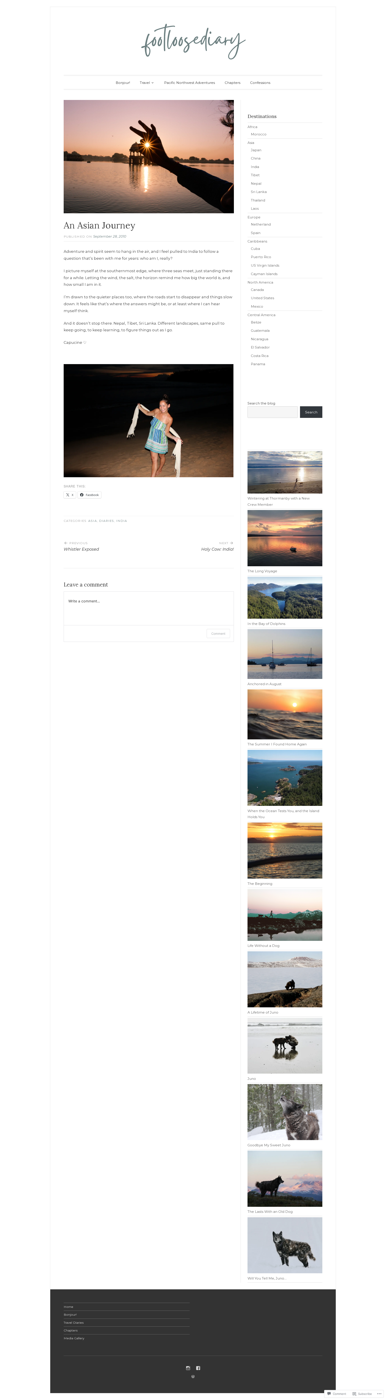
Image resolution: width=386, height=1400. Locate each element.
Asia (92, 521)
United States (262, 298)
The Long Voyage (262, 571)
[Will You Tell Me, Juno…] (285, 1246)
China (255, 158)
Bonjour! (123, 83)
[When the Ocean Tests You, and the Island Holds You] (285, 779)
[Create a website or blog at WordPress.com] (193, 1377)
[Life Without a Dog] (285, 916)
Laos (255, 208)
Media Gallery (74, 1338)
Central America (261, 315)
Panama (258, 364)
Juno (252, 1078)
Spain (255, 233)
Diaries (106, 521)
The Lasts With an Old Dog (270, 1211)
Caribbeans (257, 241)
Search (311, 412)
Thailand (258, 200)
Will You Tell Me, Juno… (267, 1278)
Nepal (256, 183)
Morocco (258, 134)
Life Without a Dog (263, 946)
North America (260, 282)
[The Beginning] (285, 852)
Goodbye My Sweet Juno (269, 1145)
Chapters (232, 83)
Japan (256, 150)
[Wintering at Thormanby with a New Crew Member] (285, 473)
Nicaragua (259, 339)
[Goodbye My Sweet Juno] (285, 1113)
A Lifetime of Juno (263, 1012)
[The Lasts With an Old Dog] (285, 1180)
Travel (145, 83)
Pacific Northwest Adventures (189, 83)
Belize (256, 322)
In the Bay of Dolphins (266, 624)
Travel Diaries (74, 1322)
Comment (218, 633)
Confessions (260, 83)
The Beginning (260, 883)
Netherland (261, 224)
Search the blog (261, 403)
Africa (252, 127)
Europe (254, 217)
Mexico (257, 306)
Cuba (255, 249)
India (121, 521)
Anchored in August (264, 684)
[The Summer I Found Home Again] (285, 715)
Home (68, 1307)
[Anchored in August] (285, 655)
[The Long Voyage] (285, 539)
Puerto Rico (261, 257)
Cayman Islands (264, 274)
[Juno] (285, 1046)
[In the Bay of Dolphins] (285, 599)
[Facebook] (198, 1368)
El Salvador (260, 347)
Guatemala (260, 330)
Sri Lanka (259, 192)
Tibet (255, 175)
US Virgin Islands (265, 265)
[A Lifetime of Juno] (285, 980)
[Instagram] (188, 1368)
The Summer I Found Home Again (277, 744)
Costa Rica (260, 356)
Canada (257, 290)
